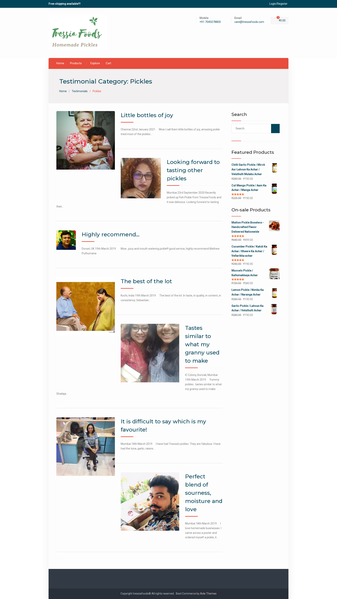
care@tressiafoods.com (249, 22)
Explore (95, 63)
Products (76, 63)
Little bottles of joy (147, 115)
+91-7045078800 (210, 22)
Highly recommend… (110, 234)
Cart (108, 63)
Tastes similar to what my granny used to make (202, 344)
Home (60, 63)
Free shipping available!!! (65, 3)
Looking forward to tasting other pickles (193, 170)
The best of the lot (146, 281)
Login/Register (278, 3)
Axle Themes (208, 593)
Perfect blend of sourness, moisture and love (203, 493)
